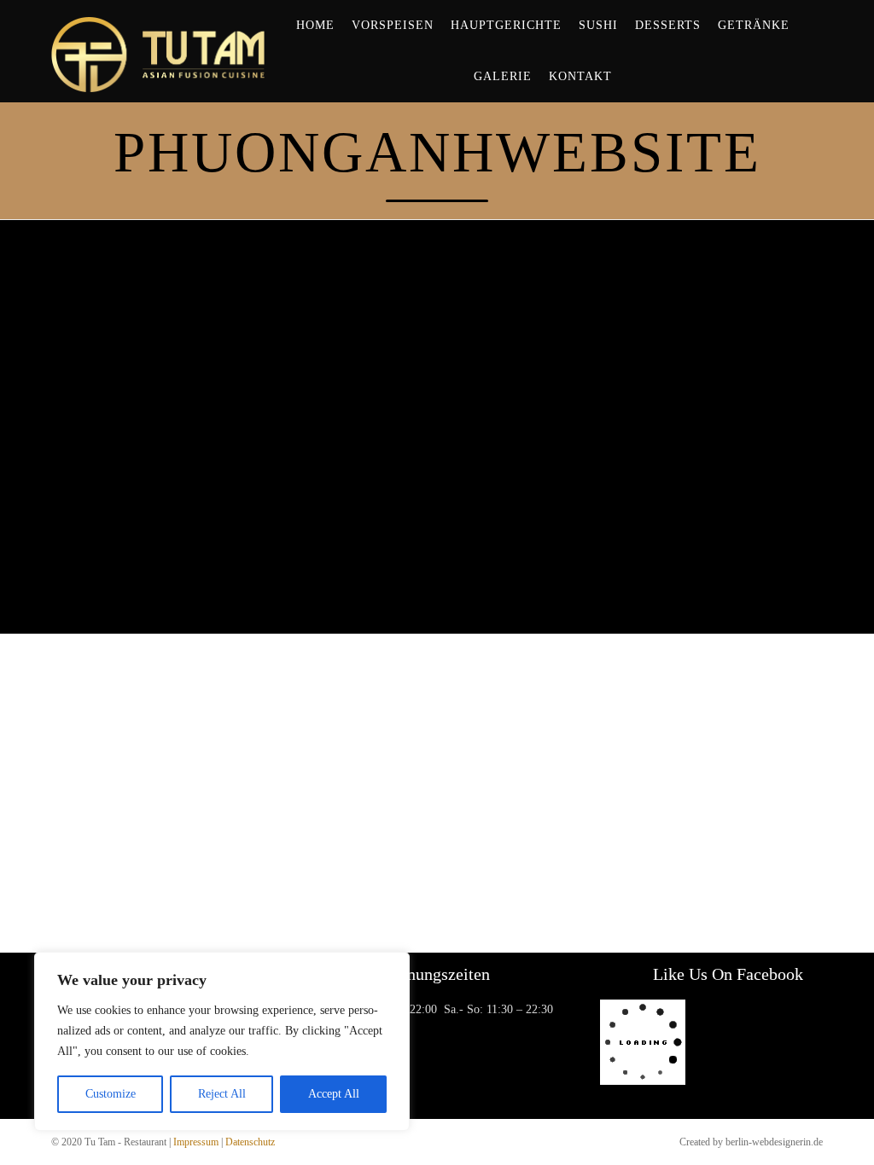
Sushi (598, 25)
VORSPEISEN (393, 25)
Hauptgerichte (506, 25)
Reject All (222, 1093)
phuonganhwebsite (437, 151)
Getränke (754, 25)
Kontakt (580, 76)
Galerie (503, 76)
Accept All (333, 1093)
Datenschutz (250, 1142)
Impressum (195, 1142)
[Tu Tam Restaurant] (158, 51)
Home (315, 25)
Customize (110, 1093)
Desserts (668, 25)
